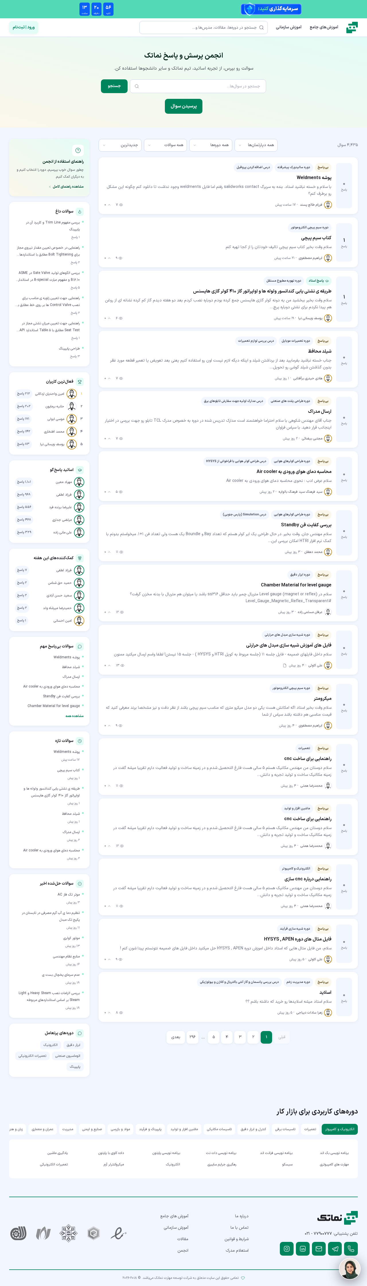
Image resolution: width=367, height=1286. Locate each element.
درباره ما (242, 1216)
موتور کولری (71, 938)
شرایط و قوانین (237, 1239)
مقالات (182, 1239)
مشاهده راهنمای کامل (68, 186)
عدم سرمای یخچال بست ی (61, 974)
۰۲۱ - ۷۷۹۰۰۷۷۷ (318, 1234)
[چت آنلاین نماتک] (349, 1268)
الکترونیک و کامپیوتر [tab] (339, 1129)
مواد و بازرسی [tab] (120, 1129)
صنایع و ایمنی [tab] (92, 1129)
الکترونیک (51, 1045)
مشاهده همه (74, 716)
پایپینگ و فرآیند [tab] (150, 1129)
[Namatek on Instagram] (287, 1249)
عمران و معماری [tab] (42, 1129)
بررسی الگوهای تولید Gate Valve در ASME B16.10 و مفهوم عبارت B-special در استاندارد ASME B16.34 (48, 276)
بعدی (175, 1037)
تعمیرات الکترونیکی (32, 1056)
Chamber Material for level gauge (54, 706)
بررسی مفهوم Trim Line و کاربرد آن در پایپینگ (53, 226)
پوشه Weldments (67, 657)
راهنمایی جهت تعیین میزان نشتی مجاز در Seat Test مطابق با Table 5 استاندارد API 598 (49, 327)
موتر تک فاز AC (69, 894)
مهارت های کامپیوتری (334, 1164)
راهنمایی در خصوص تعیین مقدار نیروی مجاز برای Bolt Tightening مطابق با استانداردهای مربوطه (48, 251)
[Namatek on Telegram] (335, 1249)
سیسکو (287, 1164)
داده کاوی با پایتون (111, 1153)
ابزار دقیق (73, 1045)
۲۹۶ (193, 1037)
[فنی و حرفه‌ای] (18, 1233)
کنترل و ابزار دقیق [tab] (253, 1129)
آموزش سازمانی (289, 27)
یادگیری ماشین (58, 1153)
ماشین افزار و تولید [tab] (184, 1129)
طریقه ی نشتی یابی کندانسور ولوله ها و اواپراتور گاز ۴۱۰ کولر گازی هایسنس (52, 792)
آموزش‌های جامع (324, 27)
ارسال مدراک (71, 677)
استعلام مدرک (237, 1251)
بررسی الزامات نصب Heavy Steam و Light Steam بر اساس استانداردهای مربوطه (49, 997)
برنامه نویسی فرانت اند (276, 1153)
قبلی (281, 1037)
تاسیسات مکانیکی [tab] (219, 1129)
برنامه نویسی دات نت (221, 1153)
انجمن (182, 1251)
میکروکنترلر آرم (114, 1164)
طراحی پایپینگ (69, 348)
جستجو (114, 86)
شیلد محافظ (71, 667)
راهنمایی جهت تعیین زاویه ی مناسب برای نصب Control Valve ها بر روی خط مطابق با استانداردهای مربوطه (48, 302)
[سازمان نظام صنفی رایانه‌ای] (43, 1233)
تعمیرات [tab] (310, 1129)
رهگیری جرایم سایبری (222, 1164)
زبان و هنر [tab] (16, 1129)
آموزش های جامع (174, 1216)
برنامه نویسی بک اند (334, 1153)
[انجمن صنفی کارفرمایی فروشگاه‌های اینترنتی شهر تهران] (68, 1233)
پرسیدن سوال (184, 106)
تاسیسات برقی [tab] (285, 1129)
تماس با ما (240, 1228)
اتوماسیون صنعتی (67, 1056)
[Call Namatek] (351, 1249)
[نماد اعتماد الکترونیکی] (119, 1233)
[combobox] (256, 145)
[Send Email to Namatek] (319, 1249)
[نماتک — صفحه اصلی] (352, 27)
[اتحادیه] (94, 1233)
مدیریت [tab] (68, 1129)
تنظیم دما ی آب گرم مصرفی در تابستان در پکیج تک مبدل (51, 916)
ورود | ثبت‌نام (24, 27)
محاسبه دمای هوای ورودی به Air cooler (51, 686)
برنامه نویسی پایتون (166, 1153)
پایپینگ (75, 1066)
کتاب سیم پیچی (68, 770)
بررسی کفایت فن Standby (61, 696)
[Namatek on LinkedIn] (303, 1249)
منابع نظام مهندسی (66, 956)
